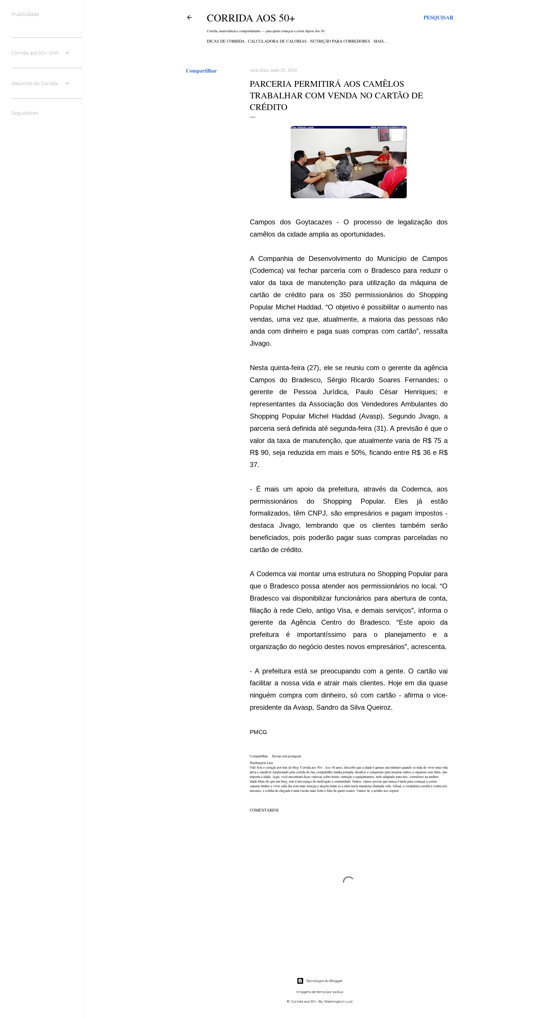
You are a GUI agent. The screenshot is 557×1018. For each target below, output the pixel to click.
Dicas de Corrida (226, 41)
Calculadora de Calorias (277, 41)
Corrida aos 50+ (251, 17)
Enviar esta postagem (286, 756)
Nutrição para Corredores (340, 41)
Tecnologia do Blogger (324, 981)
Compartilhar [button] (201, 70)
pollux (338, 992)
